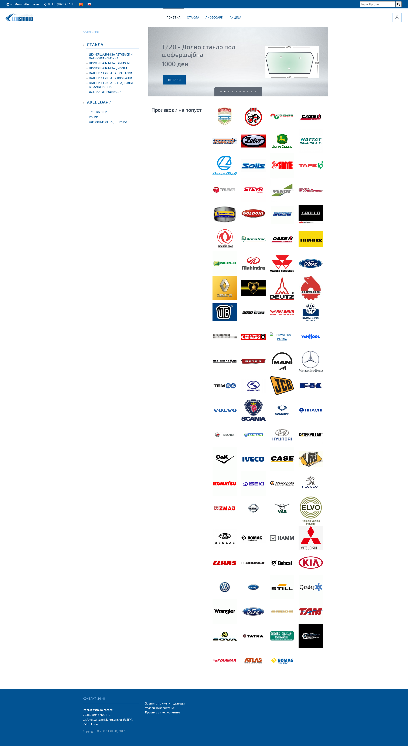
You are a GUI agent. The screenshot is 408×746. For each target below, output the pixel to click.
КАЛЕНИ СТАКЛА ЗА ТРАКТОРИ (110, 73)
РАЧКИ (93, 117)
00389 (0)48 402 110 (60, 4)
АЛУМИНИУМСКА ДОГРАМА (108, 122)
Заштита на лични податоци (165, 703)
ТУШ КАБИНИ (98, 112)
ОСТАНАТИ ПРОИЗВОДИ (105, 91)
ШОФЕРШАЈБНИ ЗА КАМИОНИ (109, 63)
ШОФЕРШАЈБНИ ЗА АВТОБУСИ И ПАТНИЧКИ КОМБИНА (111, 56)
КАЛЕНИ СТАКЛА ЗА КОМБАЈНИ (110, 78)
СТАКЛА (95, 44)
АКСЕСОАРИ (99, 102)
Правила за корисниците (162, 712)
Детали (174, 80)
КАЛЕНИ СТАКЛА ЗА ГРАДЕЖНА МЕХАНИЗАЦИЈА (111, 85)
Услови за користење (160, 708)
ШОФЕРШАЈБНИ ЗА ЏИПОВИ (108, 68)
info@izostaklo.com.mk (24, 4)
